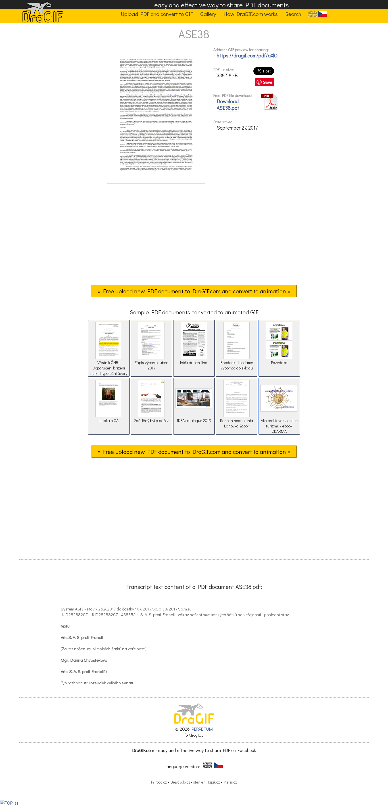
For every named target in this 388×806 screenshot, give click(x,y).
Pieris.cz (230, 782)
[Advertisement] (194, 231)
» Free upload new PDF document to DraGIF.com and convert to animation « (194, 291)
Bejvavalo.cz (180, 782)
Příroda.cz (159, 782)
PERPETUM (202, 729)
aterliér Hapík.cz (206, 782)
